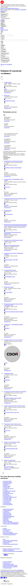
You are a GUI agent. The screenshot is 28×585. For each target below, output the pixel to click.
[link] (3, 24)
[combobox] (7, 35)
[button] (2, 27)
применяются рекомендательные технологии (12, 571)
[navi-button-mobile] (2, 32)
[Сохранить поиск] (2, 42)
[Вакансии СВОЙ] (15, 354)
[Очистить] (2, 38)
